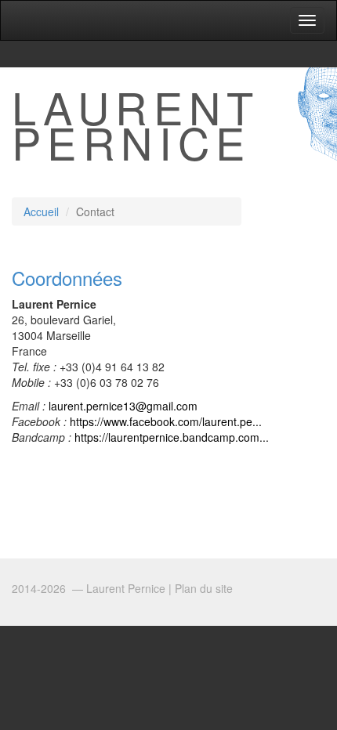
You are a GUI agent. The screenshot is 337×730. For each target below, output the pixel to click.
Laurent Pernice (136, 124)
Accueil (41, 211)
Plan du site (204, 588)
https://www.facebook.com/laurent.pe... (166, 421)
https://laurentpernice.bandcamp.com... (171, 437)
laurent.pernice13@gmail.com (123, 406)
